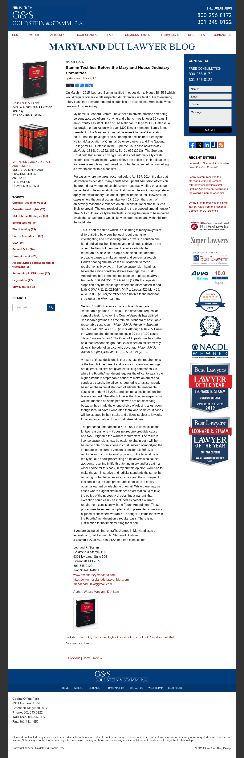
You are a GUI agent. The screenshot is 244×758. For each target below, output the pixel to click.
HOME (16, 34)
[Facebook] (192, 145)
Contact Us (136, 688)
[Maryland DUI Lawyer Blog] (122, 46)
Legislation (22, 280)
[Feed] (221, 145)
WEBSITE (35, 34)
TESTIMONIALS (169, 34)
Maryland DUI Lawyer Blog (49, 16)
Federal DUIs (23, 249)
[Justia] (214, 145)
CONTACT (222, 34)
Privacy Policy (115, 688)
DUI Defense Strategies (30, 215)
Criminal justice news (129, 637)
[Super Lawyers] (210, 241)
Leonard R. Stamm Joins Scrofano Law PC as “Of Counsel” (209, 165)
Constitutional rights (105, 637)
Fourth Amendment (152, 637)
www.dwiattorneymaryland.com (94, 575)
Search (51, 307)
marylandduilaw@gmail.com (92, 584)
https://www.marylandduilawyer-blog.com (101, 579)
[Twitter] (199, 145)
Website (78, 688)
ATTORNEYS (58, 34)
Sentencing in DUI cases (31, 273)
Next (97, 658)
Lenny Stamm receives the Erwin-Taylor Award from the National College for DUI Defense (209, 206)
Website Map (155, 688)
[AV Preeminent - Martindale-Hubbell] (210, 226)
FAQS (110, 34)
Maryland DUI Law (25, 103)
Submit (210, 129)
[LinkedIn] (206, 145)
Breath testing (24, 222)
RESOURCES (196, 34)
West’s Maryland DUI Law (101, 591)
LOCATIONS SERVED (137, 34)
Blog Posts (175, 688)
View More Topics (23, 286)
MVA (171, 637)
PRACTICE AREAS (86, 34)
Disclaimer (95, 688)
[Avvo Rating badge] (210, 277)
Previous (73, 658)
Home (87, 658)
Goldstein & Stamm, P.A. (49, 747)
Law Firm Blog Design (213, 748)
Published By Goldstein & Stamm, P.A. (214, 15)
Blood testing (85, 637)
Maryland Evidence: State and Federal (31, 163)
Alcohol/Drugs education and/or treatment (33, 264)
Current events (24, 256)
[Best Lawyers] (210, 258)
